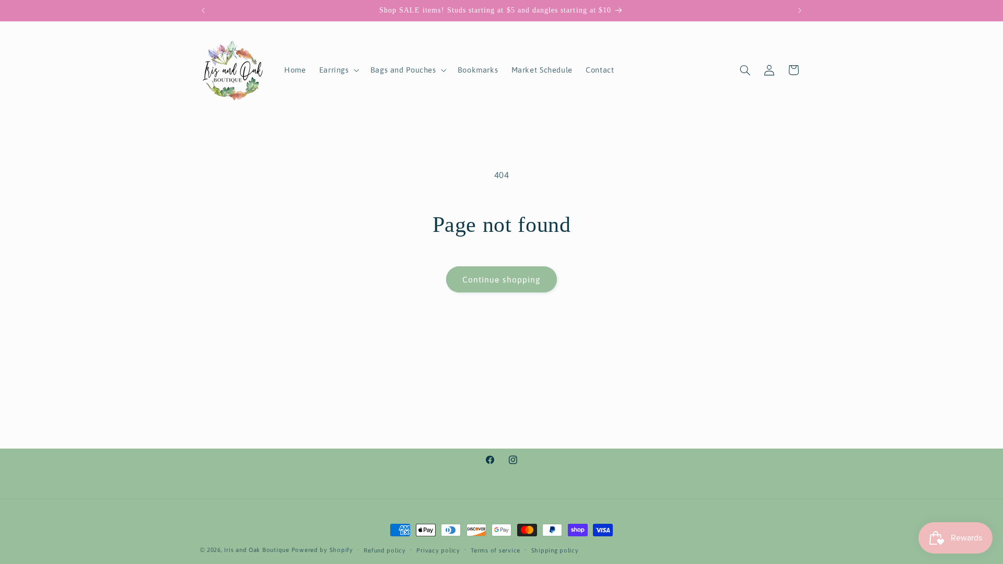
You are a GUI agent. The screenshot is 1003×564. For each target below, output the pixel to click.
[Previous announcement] (203, 10)
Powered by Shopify (322, 549)
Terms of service (495, 550)
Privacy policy (438, 550)
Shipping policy (555, 550)
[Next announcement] (799, 10)
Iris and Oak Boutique (256, 549)
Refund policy (385, 550)
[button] (338, 69)
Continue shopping (501, 279)
